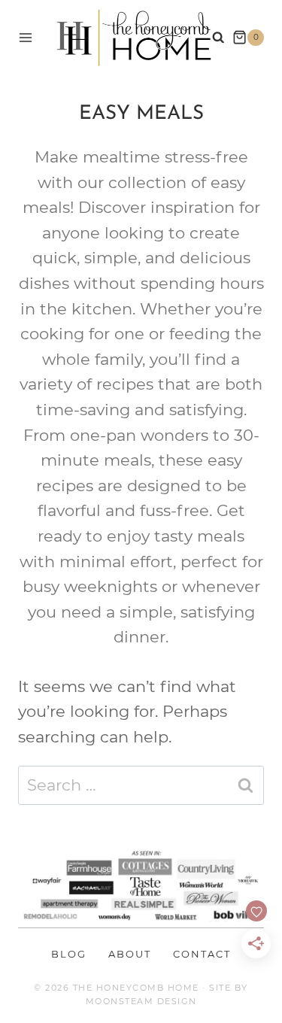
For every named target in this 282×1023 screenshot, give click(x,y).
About (129, 954)
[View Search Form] (218, 38)
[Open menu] (25, 37)
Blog (68, 954)
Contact (202, 954)
